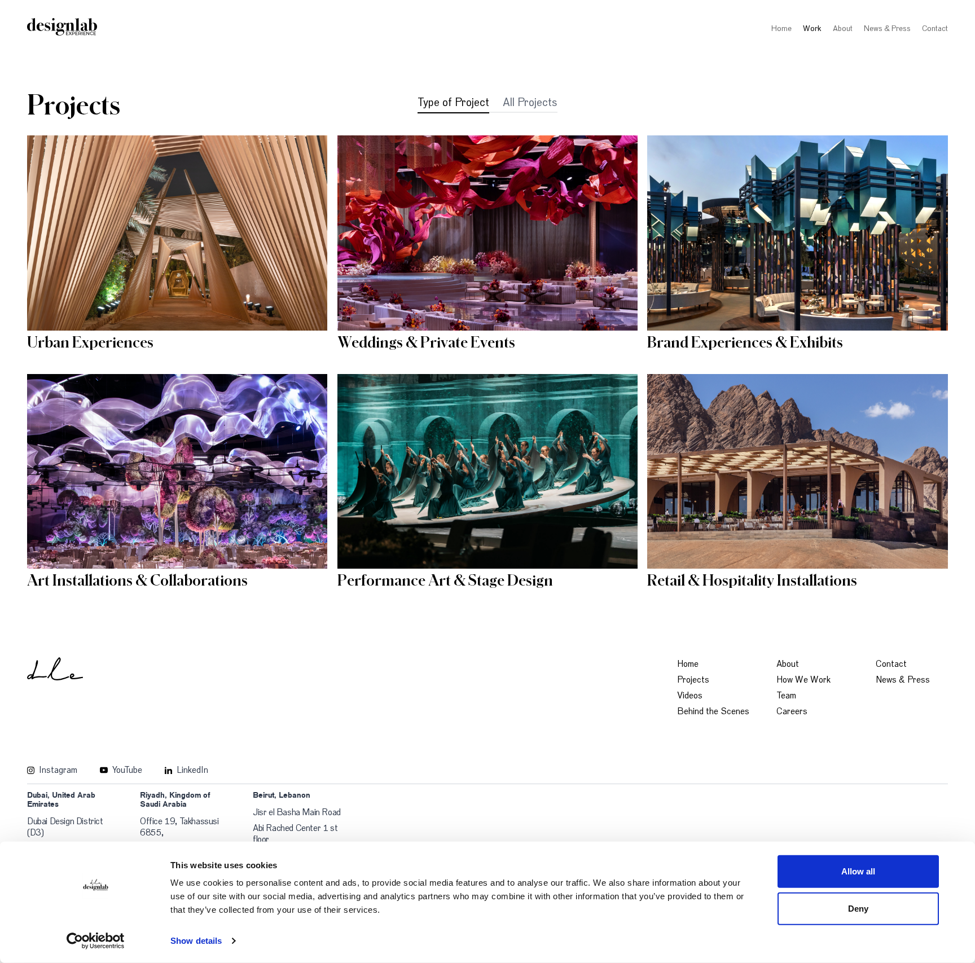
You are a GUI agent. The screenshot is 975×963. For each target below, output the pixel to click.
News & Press (887, 29)
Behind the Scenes (713, 711)
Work (812, 29)
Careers (791, 711)
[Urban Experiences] (177, 233)
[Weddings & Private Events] (487, 233)
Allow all (858, 871)
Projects (693, 679)
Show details (196, 941)
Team (786, 695)
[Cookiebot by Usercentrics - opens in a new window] (95, 941)
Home (781, 29)
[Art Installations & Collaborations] (177, 471)
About (843, 29)
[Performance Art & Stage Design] (487, 471)
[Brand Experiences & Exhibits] (797, 233)
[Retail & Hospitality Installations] (797, 471)
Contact (935, 29)
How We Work (803, 679)
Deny (858, 908)
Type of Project (453, 102)
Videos (689, 695)
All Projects (530, 102)
